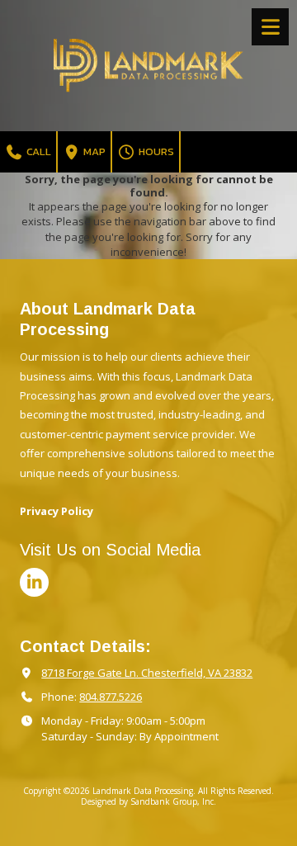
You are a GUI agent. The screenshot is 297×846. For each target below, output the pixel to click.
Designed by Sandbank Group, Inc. (148, 801)
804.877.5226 (110, 696)
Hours (155, 151)
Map (93, 151)
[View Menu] (270, 26)
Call (37, 151)
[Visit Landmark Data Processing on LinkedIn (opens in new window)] (34, 582)
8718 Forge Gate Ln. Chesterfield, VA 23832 (146, 672)
